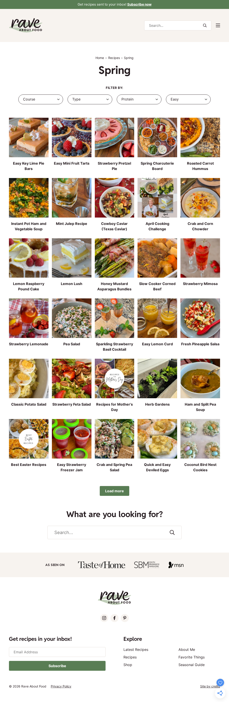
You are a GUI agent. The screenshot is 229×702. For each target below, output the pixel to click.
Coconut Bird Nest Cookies (200, 467)
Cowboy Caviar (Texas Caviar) (114, 226)
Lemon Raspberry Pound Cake (28, 286)
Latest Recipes (135, 649)
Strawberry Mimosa (200, 283)
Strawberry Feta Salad (71, 404)
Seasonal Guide (191, 664)
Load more (114, 491)
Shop (127, 664)
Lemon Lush (71, 283)
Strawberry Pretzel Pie (114, 166)
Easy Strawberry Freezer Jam (71, 467)
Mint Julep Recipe (71, 223)
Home (99, 58)
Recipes (114, 58)
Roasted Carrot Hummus (200, 166)
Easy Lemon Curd (157, 344)
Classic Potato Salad (28, 404)
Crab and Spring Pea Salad (114, 467)
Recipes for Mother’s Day (114, 407)
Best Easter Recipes (28, 464)
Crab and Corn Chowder (200, 226)
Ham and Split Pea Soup (200, 407)
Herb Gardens (157, 404)
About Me (186, 649)
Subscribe (57, 666)
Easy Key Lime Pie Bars (28, 166)
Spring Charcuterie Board (157, 166)
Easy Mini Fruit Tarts (71, 163)
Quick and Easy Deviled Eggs (157, 467)
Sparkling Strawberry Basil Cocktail (114, 347)
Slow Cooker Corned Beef (157, 286)
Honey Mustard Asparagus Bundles (114, 286)
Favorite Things (191, 657)
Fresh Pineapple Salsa (200, 344)
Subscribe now (139, 4)
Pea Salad (71, 344)
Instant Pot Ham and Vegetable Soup (28, 226)
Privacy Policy (61, 686)
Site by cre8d (210, 686)
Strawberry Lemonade (28, 344)
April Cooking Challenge (157, 226)
